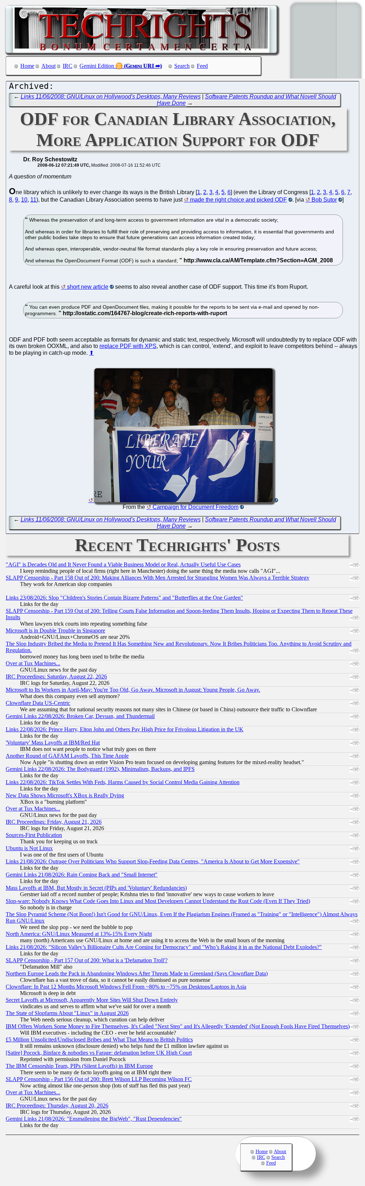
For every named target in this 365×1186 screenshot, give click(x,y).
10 (24, 200)
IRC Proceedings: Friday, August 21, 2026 (54, 822)
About (48, 66)
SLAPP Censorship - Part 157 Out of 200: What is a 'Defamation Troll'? (87, 960)
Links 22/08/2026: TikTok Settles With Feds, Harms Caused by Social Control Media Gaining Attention (123, 782)
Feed (202, 66)
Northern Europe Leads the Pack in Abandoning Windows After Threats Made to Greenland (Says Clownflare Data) (137, 973)
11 (33, 200)
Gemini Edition (96, 66)
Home (27, 66)
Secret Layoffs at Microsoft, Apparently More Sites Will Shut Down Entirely (92, 1000)
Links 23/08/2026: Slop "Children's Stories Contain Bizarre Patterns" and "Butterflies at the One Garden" (124, 598)
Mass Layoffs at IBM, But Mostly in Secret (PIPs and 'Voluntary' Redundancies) (96, 888)
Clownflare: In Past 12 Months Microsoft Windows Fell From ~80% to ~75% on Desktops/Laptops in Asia (126, 987)
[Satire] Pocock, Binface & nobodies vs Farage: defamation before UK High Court (99, 1053)
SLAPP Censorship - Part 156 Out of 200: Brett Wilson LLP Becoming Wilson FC (99, 1079)
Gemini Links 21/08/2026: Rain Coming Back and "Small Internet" (82, 875)
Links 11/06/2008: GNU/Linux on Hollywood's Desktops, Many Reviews (111, 97)
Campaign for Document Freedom (195, 507)
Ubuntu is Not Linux (29, 848)
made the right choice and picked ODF (238, 200)
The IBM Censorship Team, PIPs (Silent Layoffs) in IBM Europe (79, 1066)
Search (182, 66)
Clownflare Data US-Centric (38, 703)
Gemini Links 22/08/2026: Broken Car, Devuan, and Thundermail (80, 716)
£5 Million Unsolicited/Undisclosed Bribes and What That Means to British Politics (99, 1039)
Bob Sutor (324, 200)
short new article (87, 287)
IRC (67, 66)
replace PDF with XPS (127, 346)
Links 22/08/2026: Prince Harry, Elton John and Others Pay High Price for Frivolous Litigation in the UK (124, 729)
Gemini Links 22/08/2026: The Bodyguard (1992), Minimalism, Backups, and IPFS (100, 769)
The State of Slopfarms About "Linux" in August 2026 (67, 1013)
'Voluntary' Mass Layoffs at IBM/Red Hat (53, 743)
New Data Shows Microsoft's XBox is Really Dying (65, 795)
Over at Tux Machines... (33, 663)
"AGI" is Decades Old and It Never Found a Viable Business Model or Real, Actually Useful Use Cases (123, 564)
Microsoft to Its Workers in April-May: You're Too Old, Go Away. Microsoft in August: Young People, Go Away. (133, 690)
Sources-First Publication (34, 835)
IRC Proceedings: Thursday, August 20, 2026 (57, 1105)
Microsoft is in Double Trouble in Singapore (55, 630)
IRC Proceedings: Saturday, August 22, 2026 (56, 676)
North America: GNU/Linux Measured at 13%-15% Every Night (79, 934)
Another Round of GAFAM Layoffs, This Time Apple (67, 756)
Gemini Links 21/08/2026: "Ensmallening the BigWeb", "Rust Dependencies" (94, 1119)
